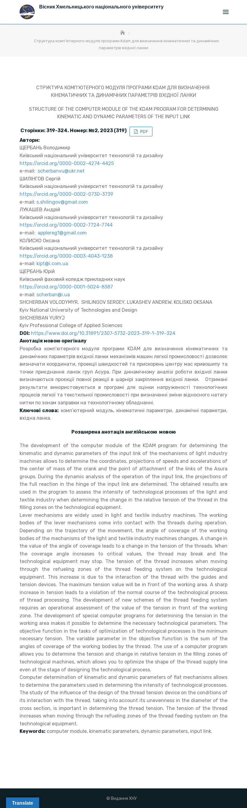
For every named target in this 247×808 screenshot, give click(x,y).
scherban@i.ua (53, 294)
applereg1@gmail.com (62, 233)
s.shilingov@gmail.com (62, 202)
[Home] (123, 33)
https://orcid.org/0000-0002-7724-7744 (66, 225)
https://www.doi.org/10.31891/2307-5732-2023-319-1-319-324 (103, 333)
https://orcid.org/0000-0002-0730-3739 (66, 194)
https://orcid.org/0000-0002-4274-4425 (67, 163)
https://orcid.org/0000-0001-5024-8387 (66, 287)
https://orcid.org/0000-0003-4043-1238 (66, 256)
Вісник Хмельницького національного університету (101, 6)
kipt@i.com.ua (52, 263)
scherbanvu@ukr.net (61, 171)
